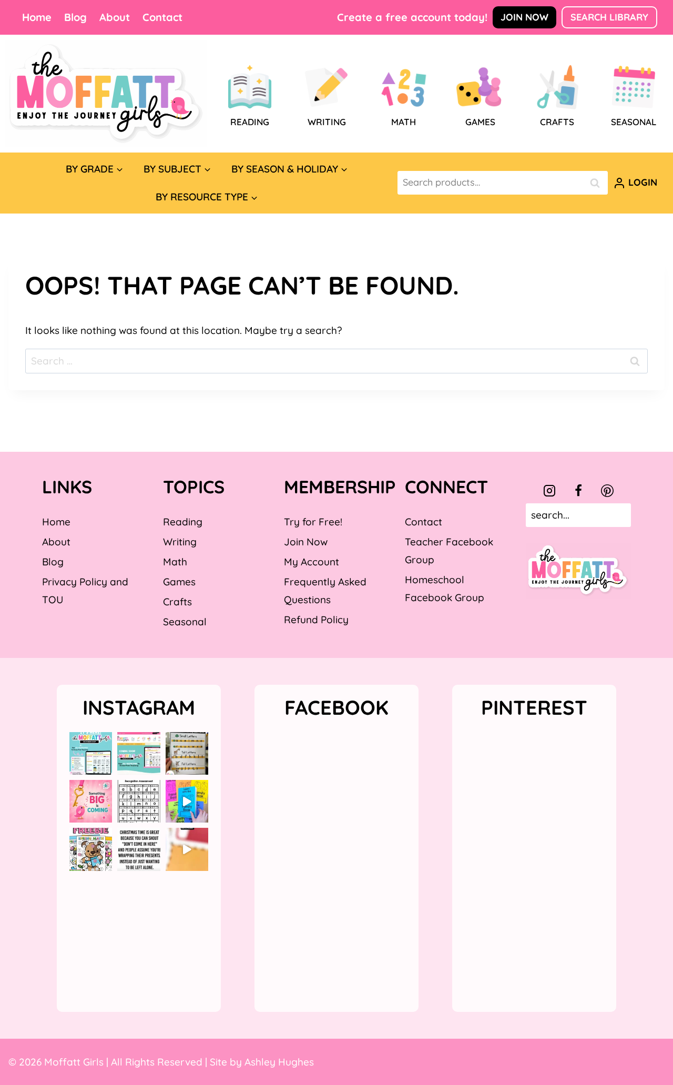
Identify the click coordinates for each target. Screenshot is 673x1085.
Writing (180, 541)
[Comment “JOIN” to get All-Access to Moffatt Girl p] (138, 753)
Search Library (609, 17)
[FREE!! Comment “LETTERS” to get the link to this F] (187, 753)
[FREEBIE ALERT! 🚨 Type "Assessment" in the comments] (138, 801)
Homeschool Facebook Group (444, 588)
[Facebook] (578, 490)
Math (175, 561)
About (114, 17)
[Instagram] (549, 490)
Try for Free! (313, 521)
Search (598, 183)
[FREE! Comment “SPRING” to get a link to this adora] (90, 849)
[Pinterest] (607, 490)
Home (37, 17)
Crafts (177, 601)
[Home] (106, 93)
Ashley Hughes (279, 1062)
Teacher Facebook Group (449, 550)
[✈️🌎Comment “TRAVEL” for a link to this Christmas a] (187, 849)
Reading (182, 521)
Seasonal (185, 621)
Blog (75, 17)
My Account (311, 561)
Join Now (524, 17)
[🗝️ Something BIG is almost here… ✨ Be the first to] (90, 801)
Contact (162, 17)
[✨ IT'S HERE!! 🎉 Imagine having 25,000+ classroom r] (90, 753)
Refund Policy (316, 619)
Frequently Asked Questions (325, 590)
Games (179, 581)
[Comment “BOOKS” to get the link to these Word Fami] (187, 801)
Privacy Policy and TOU (85, 590)
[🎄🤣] (138, 849)
